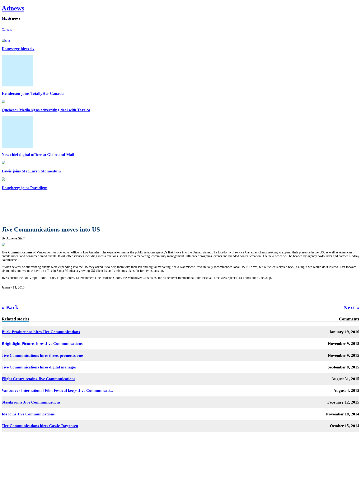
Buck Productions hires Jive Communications (41, 332)
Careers (7, 29)
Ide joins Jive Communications (28, 414)
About (6, 40)
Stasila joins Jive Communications (31, 402)
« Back (10, 307)
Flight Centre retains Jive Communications (38, 379)
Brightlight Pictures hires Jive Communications (42, 343)
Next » (351, 307)
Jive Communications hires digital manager (39, 367)
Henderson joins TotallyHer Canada (33, 93)
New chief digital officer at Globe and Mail (38, 154)
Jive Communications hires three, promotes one (42, 355)
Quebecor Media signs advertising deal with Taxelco (46, 110)
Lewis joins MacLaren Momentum (31, 171)
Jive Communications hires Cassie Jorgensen (40, 426)
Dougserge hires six (18, 49)
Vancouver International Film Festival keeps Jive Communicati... (57, 390)
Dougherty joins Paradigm (24, 188)
